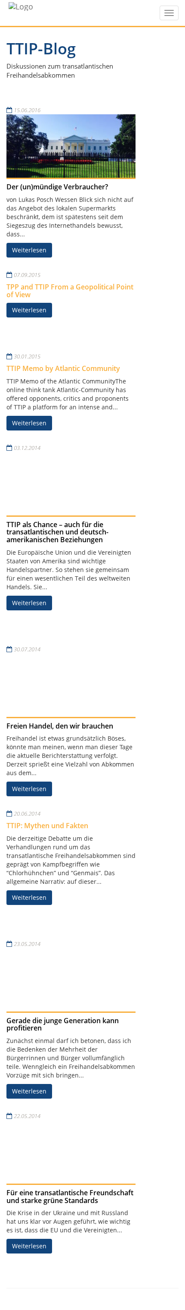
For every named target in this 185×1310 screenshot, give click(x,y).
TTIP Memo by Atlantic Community (63, 368)
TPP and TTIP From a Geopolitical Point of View (69, 290)
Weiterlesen (29, 250)
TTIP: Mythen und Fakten (47, 825)
